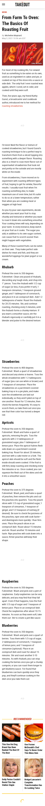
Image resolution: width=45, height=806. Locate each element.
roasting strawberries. (12, 106)
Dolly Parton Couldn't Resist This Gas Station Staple (11, 782)
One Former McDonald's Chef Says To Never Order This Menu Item (33, 748)
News (4, 12)
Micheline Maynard (13, 35)
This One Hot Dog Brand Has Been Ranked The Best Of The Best (10, 748)
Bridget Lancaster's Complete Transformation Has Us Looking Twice (33, 783)
